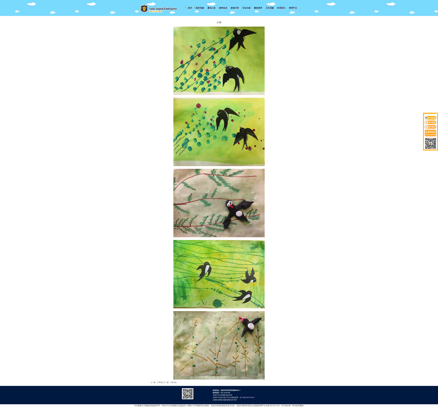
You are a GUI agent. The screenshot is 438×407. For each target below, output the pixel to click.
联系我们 (281, 8)
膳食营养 (258, 8)
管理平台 (293, 8)
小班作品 (160, 382)
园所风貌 (200, 8)
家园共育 (235, 8)
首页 (190, 8)
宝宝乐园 (246, 8)
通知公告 (211, 8)
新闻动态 (223, 8)
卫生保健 (270, 8)
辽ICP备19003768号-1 (247, 397)
